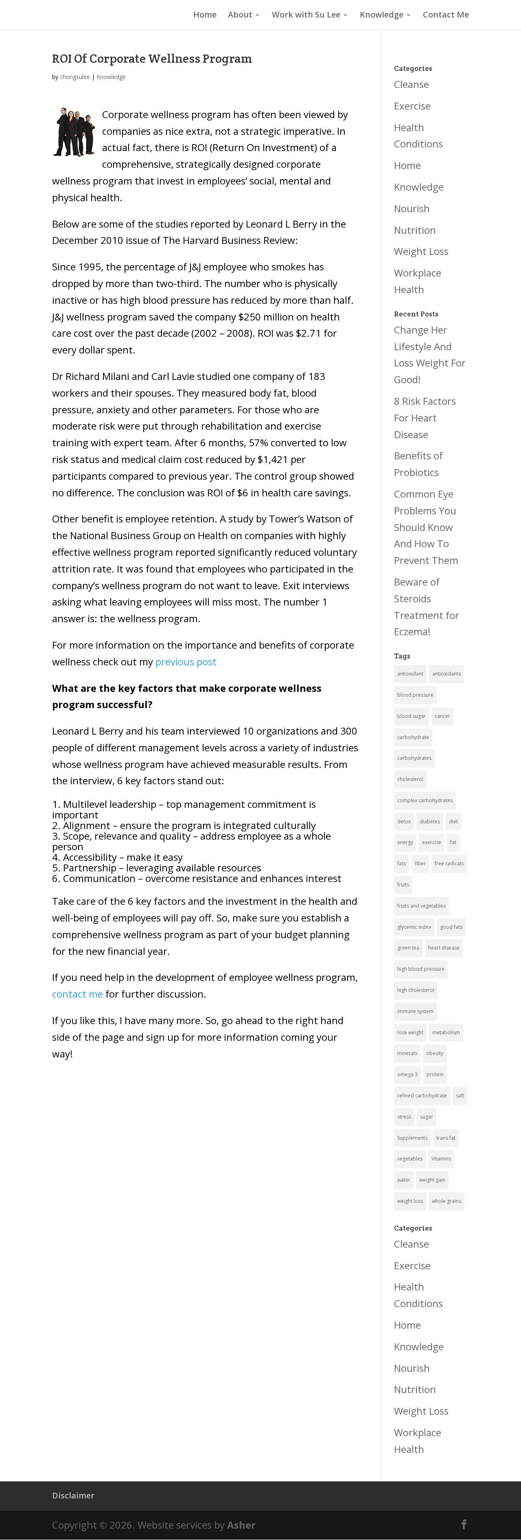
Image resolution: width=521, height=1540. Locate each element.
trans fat (445, 1137)
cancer (442, 716)
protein (435, 1074)
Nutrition (415, 230)
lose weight (410, 1032)
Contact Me (446, 16)
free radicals (449, 863)
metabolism (446, 1032)
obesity (434, 1053)
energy (405, 842)
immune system (415, 1011)
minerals (407, 1053)
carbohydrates (414, 758)
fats (401, 863)
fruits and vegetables (421, 905)
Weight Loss (421, 251)
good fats (451, 927)
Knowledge (381, 16)
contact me (77, 993)
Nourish (412, 208)
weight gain (432, 1179)
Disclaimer (73, 1495)
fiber (420, 863)
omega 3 (407, 1074)
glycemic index (414, 927)
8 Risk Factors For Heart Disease (425, 417)
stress (404, 1116)
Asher (241, 1524)
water (403, 1179)
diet (453, 821)
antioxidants (446, 673)
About (240, 16)
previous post (186, 661)
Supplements (412, 1137)
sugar (426, 1116)
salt (460, 1095)
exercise (431, 842)
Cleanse (411, 84)
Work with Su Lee (306, 16)
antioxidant (410, 673)
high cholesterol (415, 990)
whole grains (446, 1201)
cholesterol (410, 779)
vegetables (409, 1158)
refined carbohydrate (422, 1095)
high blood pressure (420, 968)
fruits (403, 884)
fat (453, 842)
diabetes (430, 821)
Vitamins (441, 1158)
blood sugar (411, 716)
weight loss (410, 1201)
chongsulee (75, 77)
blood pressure (415, 694)
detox (404, 821)
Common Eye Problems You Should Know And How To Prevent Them (426, 527)
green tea (408, 947)
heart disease (444, 947)
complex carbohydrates (425, 800)
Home (205, 16)
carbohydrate (413, 737)
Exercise (412, 105)
